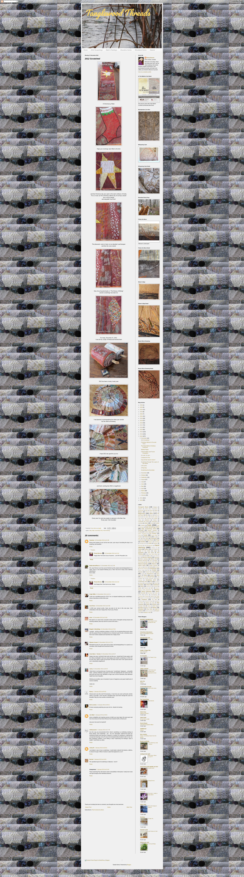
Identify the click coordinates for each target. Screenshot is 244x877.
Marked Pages (145, 449)
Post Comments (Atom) (98, 810)
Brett (151, 515)
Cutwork (143, 525)
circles (155, 518)
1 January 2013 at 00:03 (100, 691)
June (142, 484)
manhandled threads (145, 686)
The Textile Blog (144, 699)
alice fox (142, 681)
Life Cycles (144, 465)
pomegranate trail (145, 637)
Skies (142, 586)
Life (150, 555)
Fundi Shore (141, 540)
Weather (154, 604)
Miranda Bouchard (142, 560)
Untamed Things (148, 601)
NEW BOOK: (151, 700)
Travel (152, 597)
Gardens (150, 541)
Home (85, 50)
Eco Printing (152, 533)
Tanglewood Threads (117, 12)
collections (147, 520)
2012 (141, 436)
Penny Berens (98, 553)
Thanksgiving (154, 594)
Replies (93, 550)
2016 (141, 427)
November (144, 473)
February (143, 493)
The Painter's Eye (152, 657)
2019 (141, 420)
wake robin (143, 804)
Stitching (156, 589)
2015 (141, 429)
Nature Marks (142, 565)
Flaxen (141, 682)
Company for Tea (145, 457)
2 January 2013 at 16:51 (100, 759)
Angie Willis (92, 594)
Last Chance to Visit (152, 831)
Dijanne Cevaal (93, 642)
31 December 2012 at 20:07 (108, 654)
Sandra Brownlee (149, 578)
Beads (151, 510)
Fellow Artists (147, 537)
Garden (143, 541)
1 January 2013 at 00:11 (103, 705)
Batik (146, 510)
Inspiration (141, 552)
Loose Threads (155, 555)
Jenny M (91, 747)
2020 (141, 418)
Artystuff (142, 792)
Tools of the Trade (154, 596)
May (142, 486)
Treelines (144, 599)
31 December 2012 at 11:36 (102, 540)
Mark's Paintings (111, 50)
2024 (141, 409)
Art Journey (143, 779)
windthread (143, 728)
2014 (141, 431)
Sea (151, 581)
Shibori (156, 583)
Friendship (154, 538)
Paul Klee (157, 567)
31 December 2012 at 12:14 (112, 582)
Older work (140, 567)
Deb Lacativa (93, 705)
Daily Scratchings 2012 (97, 530)
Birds (151, 513)
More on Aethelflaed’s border (146, 633)
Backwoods (140, 510)
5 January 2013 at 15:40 (103, 769)
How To (152, 549)
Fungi (157, 540)
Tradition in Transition (144, 597)
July (142, 481)
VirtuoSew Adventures (146, 632)
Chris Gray (143, 712)
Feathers (140, 536)
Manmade (157, 557)
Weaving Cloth (141, 605)
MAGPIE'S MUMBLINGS (146, 619)
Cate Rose (92, 605)
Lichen (145, 555)
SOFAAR (156, 586)
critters (146, 523)
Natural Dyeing (142, 563)
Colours (155, 520)
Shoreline (140, 584)
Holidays (147, 549)
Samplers (140, 578)
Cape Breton (141, 518)
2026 (141, 405)
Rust (158, 575)
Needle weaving (153, 565)
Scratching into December (148, 470)
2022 (141, 414)
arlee (90, 617)
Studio (156, 593)
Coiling (139, 520)
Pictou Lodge (141, 570)
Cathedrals (149, 518)
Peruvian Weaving (144, 568)
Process (140, 572)
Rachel (91, 759)
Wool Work (149, 609)
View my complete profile (144, 72)
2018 (141, 423)
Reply (90, 546)
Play (148, 570)
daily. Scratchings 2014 (148, 528)
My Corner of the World (151, 562)
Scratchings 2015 (142, 581)
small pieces (149, 586)
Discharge (141, 530)
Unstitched (140, 601)
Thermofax (140, 596)
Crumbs (157, 523)
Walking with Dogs (150, 602)
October (143, 475)
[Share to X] (111, 528)
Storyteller (143, 593)
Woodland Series (141, 50)
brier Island (145, 516)
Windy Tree (147, 607)
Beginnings (141, 513)
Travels (157, 597)
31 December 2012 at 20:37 (100, 669)
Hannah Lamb (144, 829)
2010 (141, 500)
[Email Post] (104, 528)
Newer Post (88, 807)
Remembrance (150, 573)
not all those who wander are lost (149, 766)
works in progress (149, 610)
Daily (90, 530)
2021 (141, 416)
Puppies (156, 572)
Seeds (145, 583)
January (143, 495)
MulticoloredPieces (94, 565)
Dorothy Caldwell (148, 531)
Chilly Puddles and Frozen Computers (148, 452)
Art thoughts (143, 656)
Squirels (146, 588)
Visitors (141, 602)
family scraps (154, 535)
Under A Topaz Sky (145, 650)
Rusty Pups (151, 576)
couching (140, 523)
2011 (141, 498)
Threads (146, 596)
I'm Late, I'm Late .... (146, 455)
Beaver (140, 512)
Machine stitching (147, 557)
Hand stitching (106, 530)
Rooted (152, 575)
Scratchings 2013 (151, 580)
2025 (141, 407)
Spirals (139, 588)
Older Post (129, 807)
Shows (148, 584)
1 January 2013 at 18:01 (101, 747)
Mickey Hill (154, 559)
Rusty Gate (143, 576)
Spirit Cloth (143, 717)
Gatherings (156, 541)
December (144, 438)
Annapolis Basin (143, 507)
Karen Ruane (143, 723)
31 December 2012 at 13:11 (103, 594)
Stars (152, 588)
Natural (152, 50)
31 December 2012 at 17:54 (105, 642)
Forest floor (145, 538)
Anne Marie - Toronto (95, 654)
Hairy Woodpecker (148, 545)
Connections (154, 521)
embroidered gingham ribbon (146, 724)
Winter (154, 607)
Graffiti (149, 543)
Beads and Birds (144, 741)
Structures (150, 593)
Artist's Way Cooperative (151, 508)
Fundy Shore (149, 540)
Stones (157, 591)
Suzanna (91, 540)
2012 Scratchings (97, 50)
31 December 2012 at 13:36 (103, 605)
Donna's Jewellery (152, 530)
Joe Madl (91, 715)
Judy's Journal (144, 668)
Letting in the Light (145, 754)
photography (153, 568)
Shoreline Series (126, 50)
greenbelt (140, 545)
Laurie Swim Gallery (152, 554)
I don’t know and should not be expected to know (152, 671)
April (142, 488)
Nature (154, 563)
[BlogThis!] (110, 528)
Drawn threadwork (142, 533)
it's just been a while (144, 719)
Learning (140, 555)
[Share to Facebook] (113, 528)
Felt (155, 536)
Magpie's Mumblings (94, 629)
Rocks (145, 575)
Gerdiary (142, 817)
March (143, 490)
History (140, 549)
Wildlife (141, 607)
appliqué (140, 508)
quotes (142, 573)
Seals (141, 583)
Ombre (146, 567)
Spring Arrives (151, 780)
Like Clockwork (143, 651)
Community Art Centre (143, 521)
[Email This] (108, 528)
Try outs (154, 599)
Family (145, 535)
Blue (147, 515)
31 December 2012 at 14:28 (100, 617)
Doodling (140, 531)
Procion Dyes (148, 571)
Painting (151, 567)
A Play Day (144, 467)
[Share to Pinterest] (115, 528)
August (143, 479)
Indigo (155, 551)
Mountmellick (141, 562)
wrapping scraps (147, 612)
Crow (152, 523)
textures (146, 594)
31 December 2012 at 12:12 (112, 553)
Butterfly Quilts (154, 516)
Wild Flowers (156, 605)
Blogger (129, 864)
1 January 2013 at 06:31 (101, 715)
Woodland (141, 609)
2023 (141, 411)
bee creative (143, 734)
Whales (149, 605)
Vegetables (156, 601)
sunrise (139, 594)
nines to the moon (152, 688)
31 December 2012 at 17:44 (108, 629)
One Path (150, 639)
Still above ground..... (145, 713)
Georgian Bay (143, 543)
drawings (156, 531)
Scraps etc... (151, 818)
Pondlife (154, 570)
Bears (156, 510)
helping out (154, 547)
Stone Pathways (146, 591)
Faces (139, 535)
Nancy (91, 691)
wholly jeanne (93, 729)
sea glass (157, 581)
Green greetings (152, 843)
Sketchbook (156, 584)
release (142, 730)
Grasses (155, 543)
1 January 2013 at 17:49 (103, 729)
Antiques (155, 507)
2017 (141, 425)
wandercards (151, 768)
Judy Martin (151, 552)
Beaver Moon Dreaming (151, 511)
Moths (155, 560)
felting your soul (144, 842)
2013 (141, 434)
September (144, 477)
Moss (151, 560)
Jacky (91, 669)
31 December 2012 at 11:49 (107, 565)
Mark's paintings (144, 559)
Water (147, 604)
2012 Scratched (145, 440)
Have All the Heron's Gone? (148, 459)
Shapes (150, 583)
